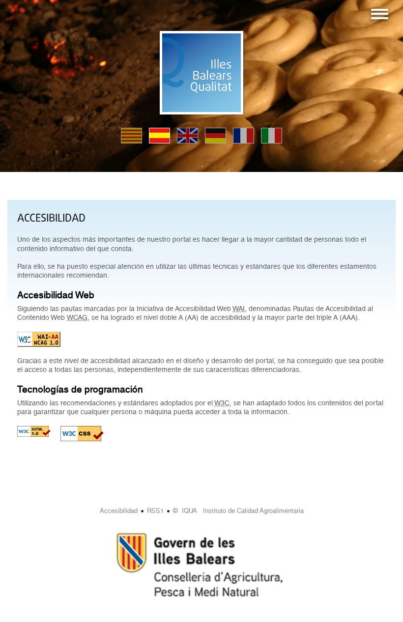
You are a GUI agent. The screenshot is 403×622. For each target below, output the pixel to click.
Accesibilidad (119, 510)
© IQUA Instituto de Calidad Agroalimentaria (238, 510)
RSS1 (155, 510)
